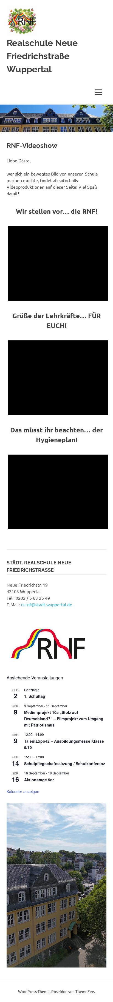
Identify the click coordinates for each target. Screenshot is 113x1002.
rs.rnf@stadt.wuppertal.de (46, 604)
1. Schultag (34, 696)
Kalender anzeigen (23, 791)
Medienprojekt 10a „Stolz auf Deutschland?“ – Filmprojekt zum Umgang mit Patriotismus (63, 718)
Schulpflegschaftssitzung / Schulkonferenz (64, 763)
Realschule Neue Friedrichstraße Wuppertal (42, 56)
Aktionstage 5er (39, 779)
